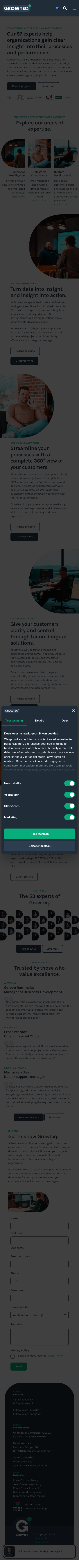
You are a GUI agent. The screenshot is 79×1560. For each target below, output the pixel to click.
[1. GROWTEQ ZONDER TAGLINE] (17, 8)
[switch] (69, 795)
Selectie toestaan (40, 845)
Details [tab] (39, 720)
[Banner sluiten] (73, 711)
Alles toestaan (39, 833)
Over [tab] (65, 720)
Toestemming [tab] (14, 720)
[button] (65, 8)
